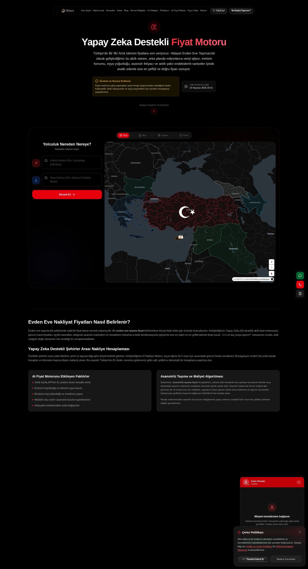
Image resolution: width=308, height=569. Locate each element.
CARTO (238, 279)
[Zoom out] (271, 267)
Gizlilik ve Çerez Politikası (259, 546)
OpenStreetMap (252, 279)
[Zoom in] (271, 262)
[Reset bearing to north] (271, 273)
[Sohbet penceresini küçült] (298, 482)
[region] (190, 212)
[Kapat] (299, 531)
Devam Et (65, 194)
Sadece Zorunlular (286, 559)
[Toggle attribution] (272, 279)
